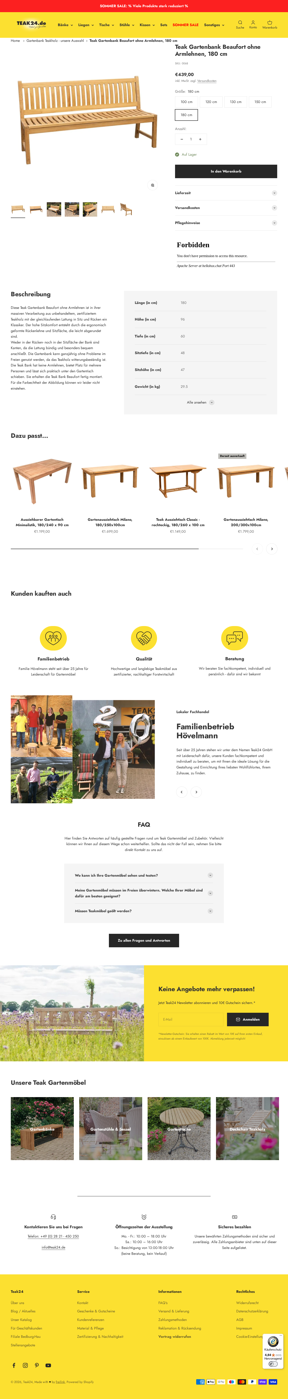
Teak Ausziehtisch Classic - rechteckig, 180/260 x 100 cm (178, 522)
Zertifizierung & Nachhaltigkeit (100, 1336)
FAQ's (162, 1302)
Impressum (244, 1328)
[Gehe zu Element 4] (72, 210)
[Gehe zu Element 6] (108, 210)
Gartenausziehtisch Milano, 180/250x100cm (110, 522)
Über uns (17, 1302)
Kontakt (82, 1302)
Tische (104, 24)
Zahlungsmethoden (172, 1319)
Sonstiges (212, 24)
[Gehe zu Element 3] (54, 210)
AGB (239, 1319)
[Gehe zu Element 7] (126, 210)
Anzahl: (181, 128)
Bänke (63, 24)
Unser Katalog (21, 1319)
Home (15, 40)
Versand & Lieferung (173, 1311)
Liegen (83, 24)
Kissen (145, 24)
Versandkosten (206, 81)
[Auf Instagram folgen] (25, 1365)
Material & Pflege (90, 1328)
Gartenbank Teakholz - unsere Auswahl (55, 40)
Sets (163, 24)
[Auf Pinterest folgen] (37, 1365)
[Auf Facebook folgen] (14, 1365)
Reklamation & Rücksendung (179, 1328)
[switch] (273, 1364)
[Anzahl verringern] (181, 139)
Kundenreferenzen (90, 1319)
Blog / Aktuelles (23, 1311)
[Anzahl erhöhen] (200, 139)
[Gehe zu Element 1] (18, 210)
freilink (60, 1382)
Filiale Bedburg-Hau (25, 1336)
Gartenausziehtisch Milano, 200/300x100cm (246, 522)
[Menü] (281, 1336)
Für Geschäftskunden (26, 1328)
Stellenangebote (23, 1345)
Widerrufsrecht (247, 1302)
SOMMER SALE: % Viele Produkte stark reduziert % (144, 6)
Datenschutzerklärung (252, 1311)
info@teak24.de (53, 1247)
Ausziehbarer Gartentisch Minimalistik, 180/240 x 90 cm (42, 522)
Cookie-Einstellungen (252, 1336)
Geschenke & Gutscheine (96, 1311)
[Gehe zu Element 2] (36, 210)
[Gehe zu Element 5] (90, 210)
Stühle (124, 24)
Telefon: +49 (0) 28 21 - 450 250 (53, 1236)
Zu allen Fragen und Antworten (144, 940)
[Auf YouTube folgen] (48, 1365)
